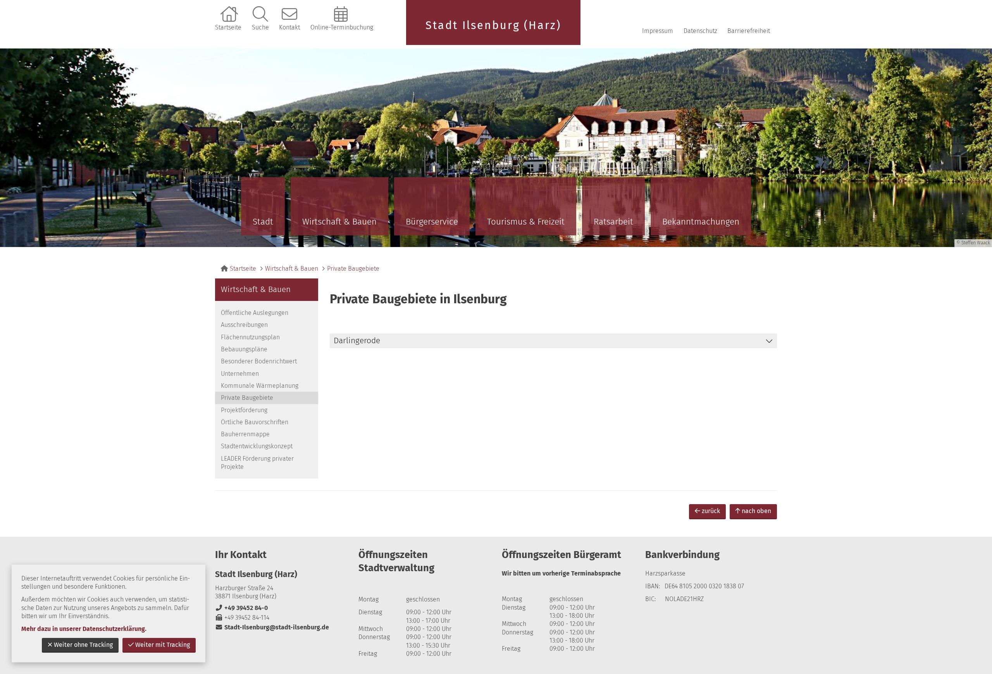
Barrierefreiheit (748, 31)
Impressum (657, 31)
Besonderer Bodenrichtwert (259, 361)
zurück (711, 511)
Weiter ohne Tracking (83, 644)
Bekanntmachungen (700, 221)
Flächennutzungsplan (250, 337)
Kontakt (289, 27)
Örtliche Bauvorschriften (254, 422)
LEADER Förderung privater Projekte (257, 462)
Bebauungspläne (244, 349)
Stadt (263, 221)
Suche (260, 27)
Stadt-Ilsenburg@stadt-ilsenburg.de (272, 627)
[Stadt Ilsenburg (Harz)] (281, 600)
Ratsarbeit (613, 221)
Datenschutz (700, 31)
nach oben (756, 511)
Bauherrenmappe (245, 434)
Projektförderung (244, 410)
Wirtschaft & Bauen (339, 221)
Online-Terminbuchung (341, 27)
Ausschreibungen (244, 324)
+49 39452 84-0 (241, 608)
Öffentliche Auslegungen (254, 312)
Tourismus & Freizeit (526, 221)
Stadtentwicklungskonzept (257, 446)
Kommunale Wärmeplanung (259, 385)
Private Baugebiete (353, 268)
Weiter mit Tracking (162, 644)
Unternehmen (240, 373)
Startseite (228, 27)
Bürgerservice (432, 221)
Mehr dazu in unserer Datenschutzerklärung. (83, 629)
